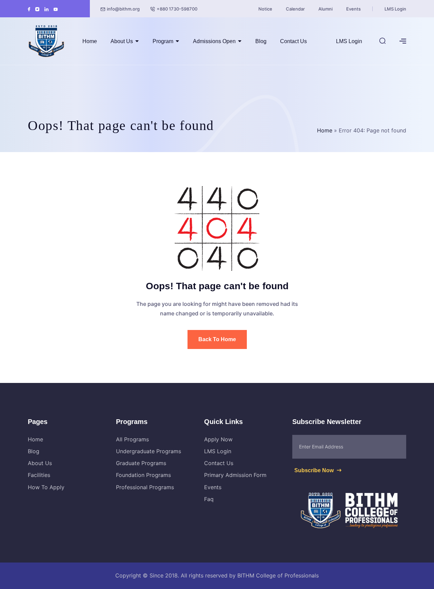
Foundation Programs (143, 475)
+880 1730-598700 (177, 9)
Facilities (39, 475)
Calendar (295, 9)
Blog (261, 41)
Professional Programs (145, 487)
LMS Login (395, 9)
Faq (209, 499)
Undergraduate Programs (148, 451)
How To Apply (46, 487)
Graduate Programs (141, 463)
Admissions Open (214, 41)
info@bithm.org (123, 9)
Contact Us (293, 41)
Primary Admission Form (235, 475)
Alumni (325, 9)
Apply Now (218, 439)
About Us (122, 41)
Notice (265, 9)
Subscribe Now (314, 470)
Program (163, 41)
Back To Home (217, 339)
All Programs (132, 439)
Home (89, 41)
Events (353, 9)
